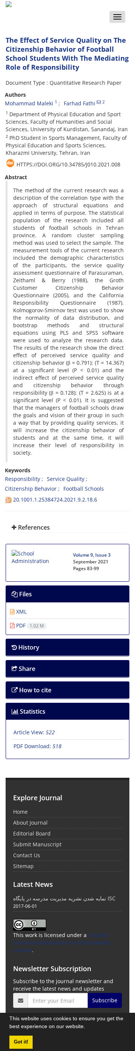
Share (26, 669)
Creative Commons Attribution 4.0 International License (61, 942)
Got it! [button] (21, 1042)
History (28, 647)
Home (20, 811)
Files (25, 594)
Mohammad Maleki (29, 103)
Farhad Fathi (79, 103)
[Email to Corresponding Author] (99, 102)
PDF (29, 625)
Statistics (31, 711)
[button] (88, 1027)
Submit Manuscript (37, 844)
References (33, 527)
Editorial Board (32, 833)
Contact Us (26, 855)
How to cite (34, 690)
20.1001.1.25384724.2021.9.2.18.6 (55, 499)
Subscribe (104, 1000)
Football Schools (83, 488)
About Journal (30, 822)
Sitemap (23, 866)
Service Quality (65, 478)
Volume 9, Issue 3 (92, 555)
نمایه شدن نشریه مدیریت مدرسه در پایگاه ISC (64, 898)
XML (21, 611)
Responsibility (22, 478)
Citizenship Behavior (31, 488)
